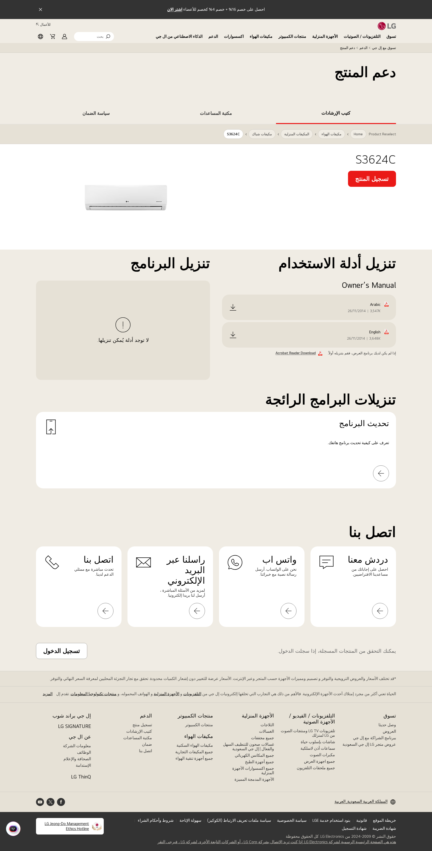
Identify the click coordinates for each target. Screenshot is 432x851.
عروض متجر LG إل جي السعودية (369, 744)
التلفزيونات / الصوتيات (362, 36)
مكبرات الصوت (322, 754)
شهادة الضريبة (384, 828)
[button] (94, 36)
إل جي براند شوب (71, 716)
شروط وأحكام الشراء (156, 820)
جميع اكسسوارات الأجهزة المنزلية (253, 770)
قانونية (361, 820)
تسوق (391, 36)
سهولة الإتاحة (190, 820)
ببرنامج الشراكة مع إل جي (374, 737)
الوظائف (84, 752)
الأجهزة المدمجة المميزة (254, 779)
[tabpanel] (216, 312)
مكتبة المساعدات (137, 737)
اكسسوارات (234, 36)
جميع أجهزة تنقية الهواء (194, 758)
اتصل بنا (145, 750)
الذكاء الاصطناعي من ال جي (179, 36)
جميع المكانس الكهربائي (254, 755)
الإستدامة (83, 765)
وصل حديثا (387, 724)
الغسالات (266, 731)
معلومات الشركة (77, 745)
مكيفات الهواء (261, 36)
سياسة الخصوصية (291, 820)
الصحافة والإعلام (77, 758)
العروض (389, 731)
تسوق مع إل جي (384, 48)
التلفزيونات (192, 693)
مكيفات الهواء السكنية (194, 745)
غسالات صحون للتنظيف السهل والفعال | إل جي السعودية (248, 746)
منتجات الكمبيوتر (292, 36)
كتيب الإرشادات (139, 731)
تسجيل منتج (142, 724)
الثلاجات (267, 724)
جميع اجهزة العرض (319, 761)
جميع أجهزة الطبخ (259, 761)
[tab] (336, 114)
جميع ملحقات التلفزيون (316, 767)
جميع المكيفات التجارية (194, 751)
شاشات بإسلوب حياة (318, 741)
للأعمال (45, 25)
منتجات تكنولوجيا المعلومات (93, 693)
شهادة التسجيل (354, 828)
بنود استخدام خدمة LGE (331, 820)
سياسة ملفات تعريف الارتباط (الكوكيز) (239, 820)
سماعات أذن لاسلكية (317, 748)
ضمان (147, 744)
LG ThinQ (81, 777)
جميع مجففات (262, 737)
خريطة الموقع (384, 820)
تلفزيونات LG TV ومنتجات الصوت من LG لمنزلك (308, 733)
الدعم (213, 36)
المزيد (47, 693)
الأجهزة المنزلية (325, 36)
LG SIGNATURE (74, 726)
